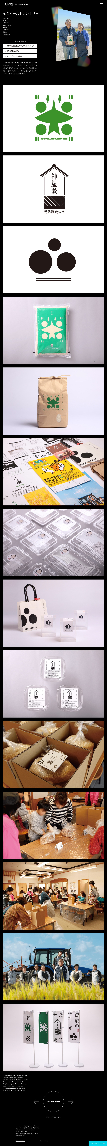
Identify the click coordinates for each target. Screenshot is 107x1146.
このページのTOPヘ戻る (53, 1117)
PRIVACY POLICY (20, 1141)
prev (36, 1101)
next (70, 1101)
